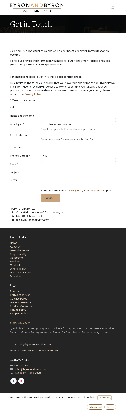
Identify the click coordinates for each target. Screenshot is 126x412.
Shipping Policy (19, 313)
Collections (17, 258)
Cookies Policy (18, 298)
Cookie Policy (104, 397)
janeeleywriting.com (41, 344)
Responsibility (18, 254)
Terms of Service (95, 190)
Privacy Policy (33, 94)
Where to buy (18, 269)
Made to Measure (20, 302)
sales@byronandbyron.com (31, 369)
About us (15, 246)
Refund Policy (18, 310)
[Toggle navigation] (113, 8)
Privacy (14, 291)
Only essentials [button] (95, 407)
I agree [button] (110, 407)
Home (13, 243)
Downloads (16, 276)
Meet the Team (19, 250)
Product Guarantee (21, 306)
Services (15, 261)
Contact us (16, 265)
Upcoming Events (20, 272)
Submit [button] (50, 197)
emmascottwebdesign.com (41, 350)
